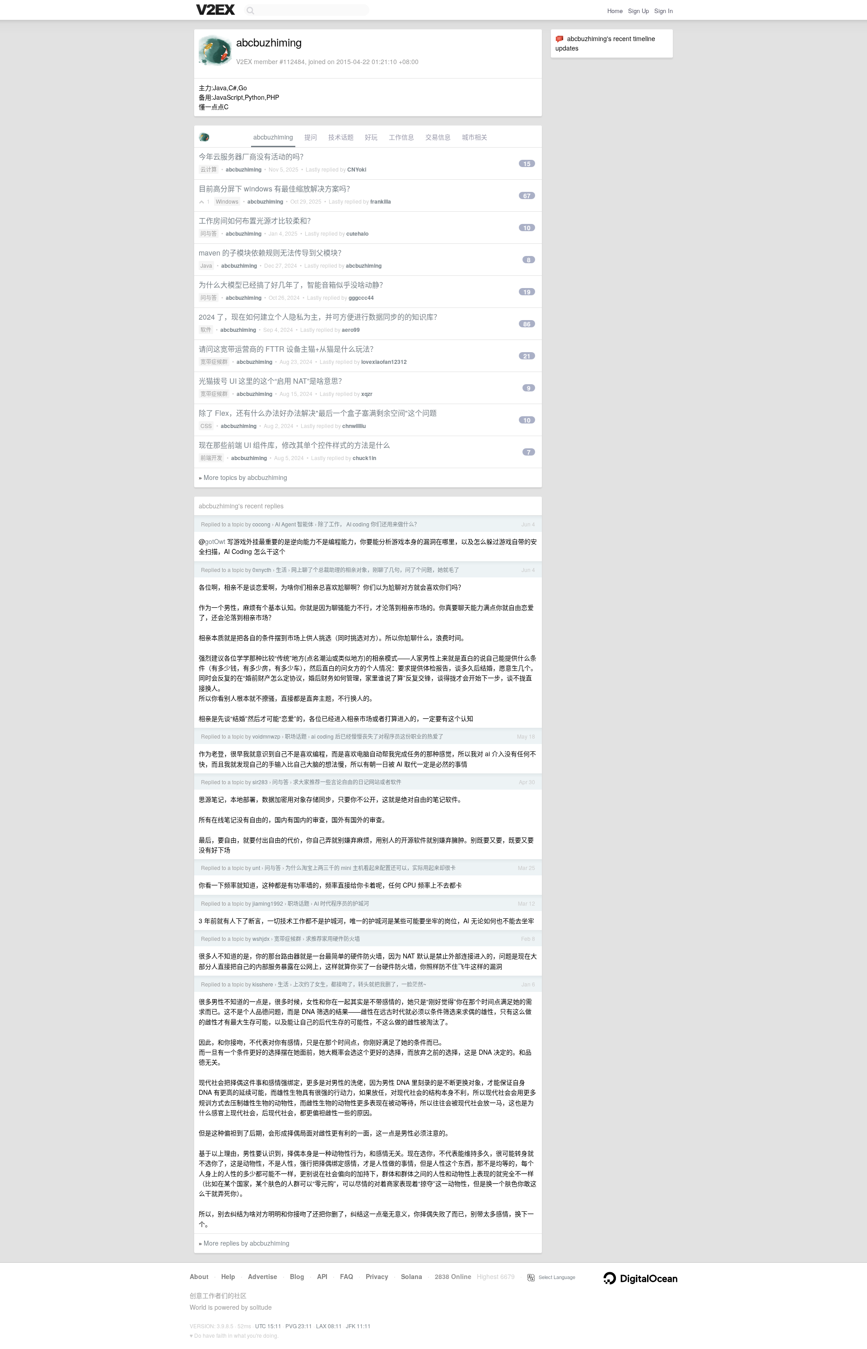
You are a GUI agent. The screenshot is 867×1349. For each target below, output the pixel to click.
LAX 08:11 (329, 1326)
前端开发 (211, 457)
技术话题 (341, 136)
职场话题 (296, 736)
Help (228, 1276)
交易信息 (438, 136)
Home (615, 10)
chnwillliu (354, 426)
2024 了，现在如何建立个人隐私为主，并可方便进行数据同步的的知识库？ (320, 317)
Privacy (377, 1276)
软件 (205, 329)
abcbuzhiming (273, 136)
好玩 (371, 136)
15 (527, 163)
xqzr (367, 394)
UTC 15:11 (268, 1326)
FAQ (346, 1276)
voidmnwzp (266, 736)
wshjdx (261, 938)
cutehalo (357, 233)
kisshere (262, 984)
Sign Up (638, 10)
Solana (411, 1276)
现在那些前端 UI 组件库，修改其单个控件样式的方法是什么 (294, 445)
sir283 (260, 782)
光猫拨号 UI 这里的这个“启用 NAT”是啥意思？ (272, 381)
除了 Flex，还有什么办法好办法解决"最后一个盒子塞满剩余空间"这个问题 (318, 413)
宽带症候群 (214, 361)
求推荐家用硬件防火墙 (333, 938)
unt (256, 867)
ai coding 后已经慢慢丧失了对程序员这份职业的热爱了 (377, 736)
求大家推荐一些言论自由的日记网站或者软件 (347, 782)
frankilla (380, 201)
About (199, 1276)
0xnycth (261, 569)
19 (527, 291)
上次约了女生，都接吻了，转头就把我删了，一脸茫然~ (359, 984)
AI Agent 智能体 (294, 524)
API (322, 1276)
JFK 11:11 (358, 1326)
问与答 (208, 233)
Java (206, 265)
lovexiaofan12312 (384, 362)
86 (527, 323)
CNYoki (356, 169)
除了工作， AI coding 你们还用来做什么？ (369, 524)
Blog (297, 1276)
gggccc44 (361, 297)
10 (527, 227)
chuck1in (364, 458)
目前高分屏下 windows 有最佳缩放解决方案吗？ (276, 188)
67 (527, 195)
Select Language (555, 1276)
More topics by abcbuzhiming (245, 477)
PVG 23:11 (298, 1326)
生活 (281, 569)
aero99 (351, 330)
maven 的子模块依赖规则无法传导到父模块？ (272, 252)
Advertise (262, 1276)
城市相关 (474, 136)
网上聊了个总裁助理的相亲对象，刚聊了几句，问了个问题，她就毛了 (375, 569)
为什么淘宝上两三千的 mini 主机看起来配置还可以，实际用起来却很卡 (370, 867)
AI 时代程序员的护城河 (341, 903)
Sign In (663, 10)
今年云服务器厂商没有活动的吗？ (253, 156)
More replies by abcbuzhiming (246, 1242)
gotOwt (215, 541)
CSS (206, 425)
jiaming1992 (267, 903)
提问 (310, 136)
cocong (261, 524)
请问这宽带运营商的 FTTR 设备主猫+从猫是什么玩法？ (288, 349)
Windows (227, 201)
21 (527, 355)
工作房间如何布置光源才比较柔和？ (256, 220)
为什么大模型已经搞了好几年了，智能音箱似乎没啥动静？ (293, 284)
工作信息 (401, 136)
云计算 (208, 169)
